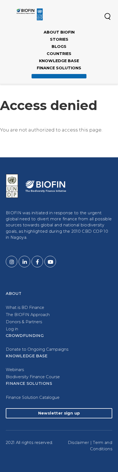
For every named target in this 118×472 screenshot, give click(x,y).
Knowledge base (59, 60)
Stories (59, 39)
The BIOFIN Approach (28, 314)
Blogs (59, 46)
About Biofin (59, 32)
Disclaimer (78, 442)
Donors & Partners (24, 321)
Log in (12, 328)
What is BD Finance (25, 307)
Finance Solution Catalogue (33, 397)
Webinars (15, 369)
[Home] (29, 14)
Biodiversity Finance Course (33, 376)
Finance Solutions (59, 67)
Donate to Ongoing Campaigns (37, 349)
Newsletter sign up (59, 413)
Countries (59, 53)
